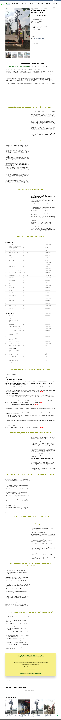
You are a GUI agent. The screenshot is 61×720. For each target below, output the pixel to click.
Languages (2, 0)
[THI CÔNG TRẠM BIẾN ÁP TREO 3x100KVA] (37, 706)
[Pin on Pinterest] (37, 43)
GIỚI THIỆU (15, 3)
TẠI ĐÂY (12, 377)
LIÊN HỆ (55, 3)
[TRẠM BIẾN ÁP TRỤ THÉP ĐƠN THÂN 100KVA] (24, 706)
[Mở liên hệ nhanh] (57, 716)
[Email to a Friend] (35, 43)
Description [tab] (7, 60)
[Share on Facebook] (32, 43)
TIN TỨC (48, 3)
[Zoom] (7, 50)
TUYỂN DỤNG (40, 3)
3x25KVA (40, 40)
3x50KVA (32, 41)
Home (32, 8)
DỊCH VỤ (24, 3)
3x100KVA (34, 40)
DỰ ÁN (31, 3)
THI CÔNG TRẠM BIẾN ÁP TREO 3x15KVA (11, 716)
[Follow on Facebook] (53, 0)
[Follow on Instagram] (54, 0)
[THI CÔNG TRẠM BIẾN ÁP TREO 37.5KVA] (49, 706)
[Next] (28, 29)
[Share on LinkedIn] (39, 43)
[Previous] (7, 29)
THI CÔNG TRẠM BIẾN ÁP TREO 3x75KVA (40, 41)
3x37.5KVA (43, 40)
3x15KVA (37, 40)
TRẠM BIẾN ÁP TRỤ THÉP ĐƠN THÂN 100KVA (23, 716)
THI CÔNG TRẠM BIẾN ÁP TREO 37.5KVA (49, 716)
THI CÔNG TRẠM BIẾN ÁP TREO (39, 38)
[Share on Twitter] (34, 43)
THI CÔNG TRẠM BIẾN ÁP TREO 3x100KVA (36, 716)
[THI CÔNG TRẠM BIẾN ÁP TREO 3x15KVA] (11, 706)
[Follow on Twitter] (55, 0)
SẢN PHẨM (36, 8)
